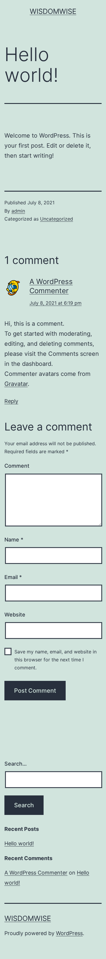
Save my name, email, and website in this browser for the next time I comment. (55, 660)
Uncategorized (56, 219)
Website (14, 614)
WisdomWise (53, 11)
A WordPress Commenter (35, 873)
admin (18, 211)
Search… (15, 764)
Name (13, 539)
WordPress (69, 933)
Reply (11, 401)
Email (13, 577)
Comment (16, 466)
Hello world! (19, 843)
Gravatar (16, 383)
